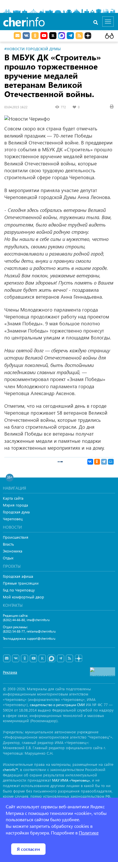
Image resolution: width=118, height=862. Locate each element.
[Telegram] (104, 462)
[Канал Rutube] (52, 35)
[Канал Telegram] (60, 658)
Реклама (10, 672)
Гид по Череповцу (19, 589)
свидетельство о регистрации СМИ (57, 705)
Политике (89, 833)
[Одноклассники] (97, 462)
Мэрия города (15, 504)
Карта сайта (13, 498)
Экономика (12, 550)
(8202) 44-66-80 (14, 620)
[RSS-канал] (69, 658)
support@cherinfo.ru (41, 638)
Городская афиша (18, 576)
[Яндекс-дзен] (78, 658)
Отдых (8, 557)
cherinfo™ (10, 770)
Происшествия (15, 537)
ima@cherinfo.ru (38, 620)
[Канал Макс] (61, 36)
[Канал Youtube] (44, 35)
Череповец (13, 518)
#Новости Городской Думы (32, 48)
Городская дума (16, 511)
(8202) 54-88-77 (14, 631)
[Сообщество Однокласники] (35, 35)
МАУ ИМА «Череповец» (71, 780)
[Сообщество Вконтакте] (15, 658)
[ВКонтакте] (90, 462)
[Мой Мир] (111, 462)
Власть (8, 544)
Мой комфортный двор (23, 596)
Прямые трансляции (21, 583)
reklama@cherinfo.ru (41, 631)
